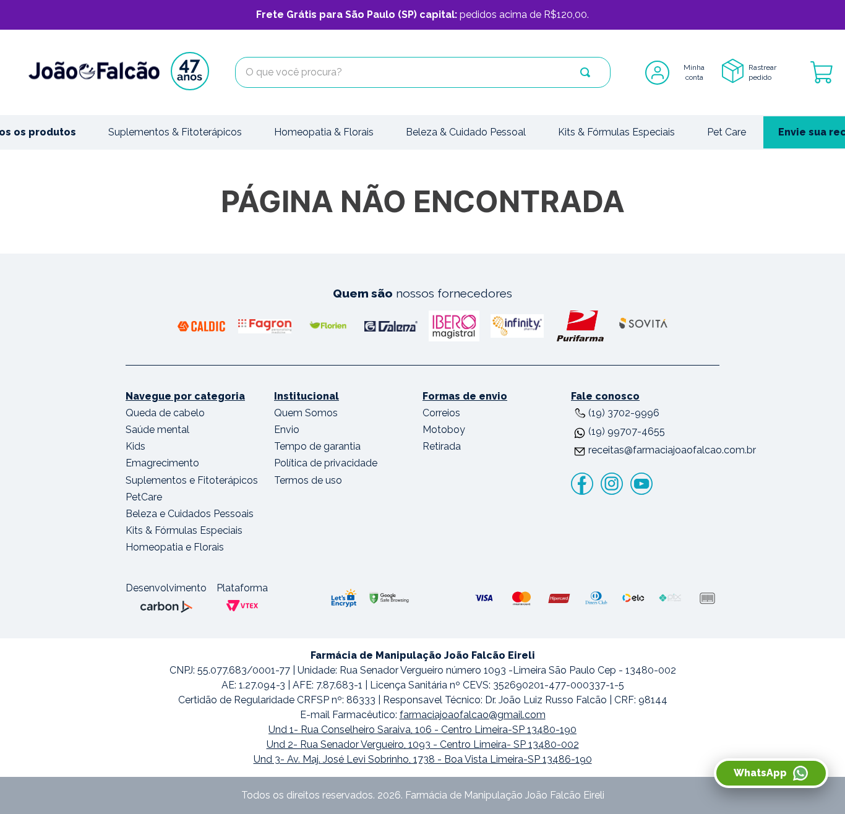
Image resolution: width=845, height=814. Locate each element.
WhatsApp (760, 773)
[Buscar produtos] (585, 72)
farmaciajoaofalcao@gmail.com (473, 715)
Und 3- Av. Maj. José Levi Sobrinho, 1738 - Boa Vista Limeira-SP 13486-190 (423, 759)
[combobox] (423, 72)
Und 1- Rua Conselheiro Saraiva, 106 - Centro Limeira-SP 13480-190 (422, 729)
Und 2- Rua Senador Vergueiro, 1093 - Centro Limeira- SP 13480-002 (423, 744)
